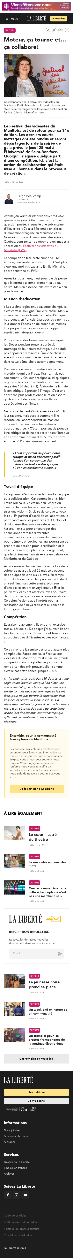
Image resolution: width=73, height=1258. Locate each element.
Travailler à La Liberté (17, 1162)
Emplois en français (15, 1168)
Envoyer (57, 953)
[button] (7, 18)
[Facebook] (8, 1198)
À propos (9, 1142)
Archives (9, 1173)
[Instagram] (16, 1198)
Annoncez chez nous (16, 1136)
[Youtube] (25, 1198)
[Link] (67, 30)
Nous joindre (12, 1130)
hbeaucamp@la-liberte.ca (29, 202)
